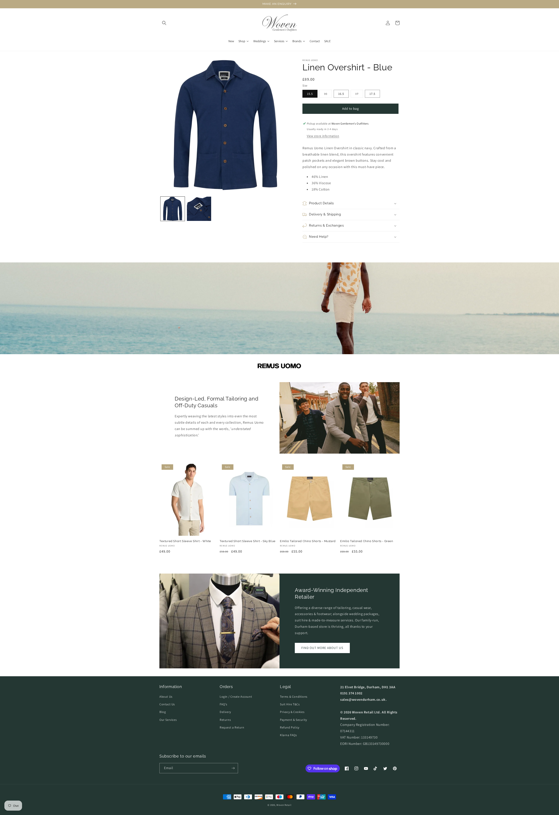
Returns (225, 720)
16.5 (341, 94)
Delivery (225, 712)
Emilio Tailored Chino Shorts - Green (366, 541)
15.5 (310, 94)
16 (328, 95)
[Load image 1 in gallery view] (172, 209)
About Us (166, 697)
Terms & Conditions (293, 697)
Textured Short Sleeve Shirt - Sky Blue (248, 541)
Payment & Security (293, 720)
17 (359, 95)
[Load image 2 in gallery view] (199, 209)
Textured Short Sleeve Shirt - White (185, 541)
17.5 (372, 94)
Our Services (168, 720)
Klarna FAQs (288, 735)
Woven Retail (283, 804)
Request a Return (232, 727)
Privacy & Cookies (292, 712)
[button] (164, 23)
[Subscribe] (233, 768)
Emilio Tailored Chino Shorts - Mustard (308, 541)
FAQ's (223, 704)
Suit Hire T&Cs (290, 704)
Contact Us (167, 704)
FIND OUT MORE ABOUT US (322, 648)
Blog (162, 712)
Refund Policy (289, 727)
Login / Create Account (236, 697)
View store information (323, 136)
